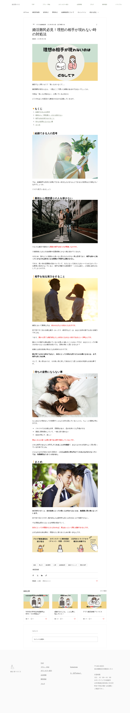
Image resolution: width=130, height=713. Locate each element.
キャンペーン (82, 12)
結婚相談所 (62, 565)
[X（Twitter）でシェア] (37, 575)
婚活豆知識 (35, 12)
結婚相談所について (67, 12)
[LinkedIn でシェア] (42, 575)
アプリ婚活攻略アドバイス (92, 612)
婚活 (34, 565)
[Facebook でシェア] (33, 575)
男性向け (55, 12)
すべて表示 (103, 591)
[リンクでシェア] (46, 575)
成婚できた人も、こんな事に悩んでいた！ (64, 613)
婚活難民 (48, 565)
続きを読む (93, 12)
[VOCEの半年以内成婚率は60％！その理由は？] (36, 601)
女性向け (46, 12)
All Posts (26, 12)
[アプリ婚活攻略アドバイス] (93, 601)
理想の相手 (83, 565)
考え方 (41, 565)
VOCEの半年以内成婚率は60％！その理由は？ (35, 613)
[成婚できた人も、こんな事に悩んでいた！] (65, 601)
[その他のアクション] (97, 24)
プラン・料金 (45, 667)
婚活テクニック (72, 565)
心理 (55, 565)
